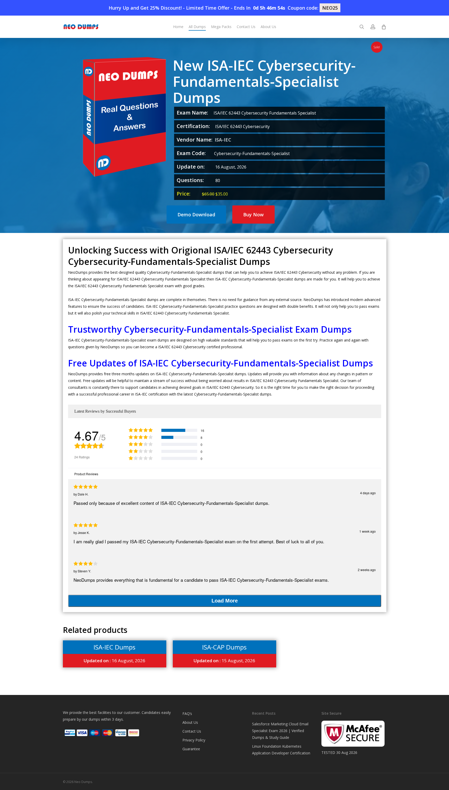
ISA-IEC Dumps (114, 647)
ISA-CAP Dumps (224, 647)
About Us (190, 722)
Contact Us (191, 731)
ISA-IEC (223, 140)
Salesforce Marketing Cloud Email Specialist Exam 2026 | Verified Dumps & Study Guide (280, 730)
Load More (225, 601)
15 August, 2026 (224, 661)
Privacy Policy (193, 740)
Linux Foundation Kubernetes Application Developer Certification (281, 749)
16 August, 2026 (114, 661)
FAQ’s (187, 713)
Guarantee (191, 748)
